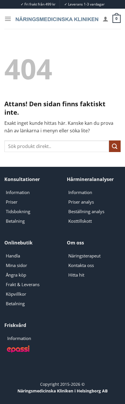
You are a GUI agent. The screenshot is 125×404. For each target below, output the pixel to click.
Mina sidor (16, 265)
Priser (11, 202)
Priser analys (81, 202)
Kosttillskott (80, 221)
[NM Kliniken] (57, 19)
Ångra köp (16, 275)
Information (18, 192)
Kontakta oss (81, 265)
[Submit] (115, 146)
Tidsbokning (18, 211)
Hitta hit (76, 275)
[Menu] (7, 19)
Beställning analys (86, 211)
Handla (13, 256)
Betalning (15, 221)
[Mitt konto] (105, 18)
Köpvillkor (16, 294)
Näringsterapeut (84, 256)
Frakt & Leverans (23, 284)
